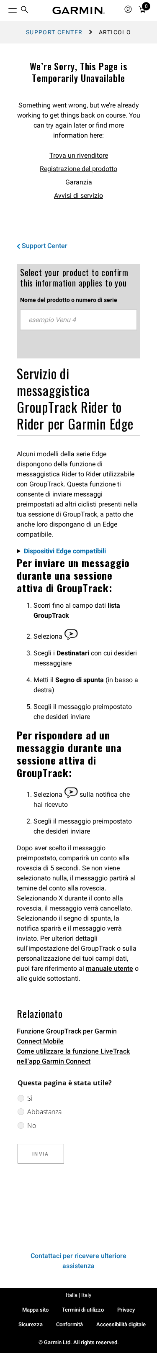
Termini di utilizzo (83, 1310)
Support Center (54, 32)
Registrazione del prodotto (78, 169)
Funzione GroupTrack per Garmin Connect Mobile (67, 1036)
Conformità (69, 1324)
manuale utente (109, 968)
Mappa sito (35, 1310)
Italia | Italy (78, 1295)
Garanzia (78, 182)
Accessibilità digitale (121, 1324)
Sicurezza (30, 1324)
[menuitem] (24, 10)
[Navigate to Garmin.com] (78, 10)
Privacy (126, 1310)
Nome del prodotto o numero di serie (68, 300)
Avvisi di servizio (78, 195)
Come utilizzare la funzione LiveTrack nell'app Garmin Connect (73, 1056)
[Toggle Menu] (5, 8)
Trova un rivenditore (78, 155)
